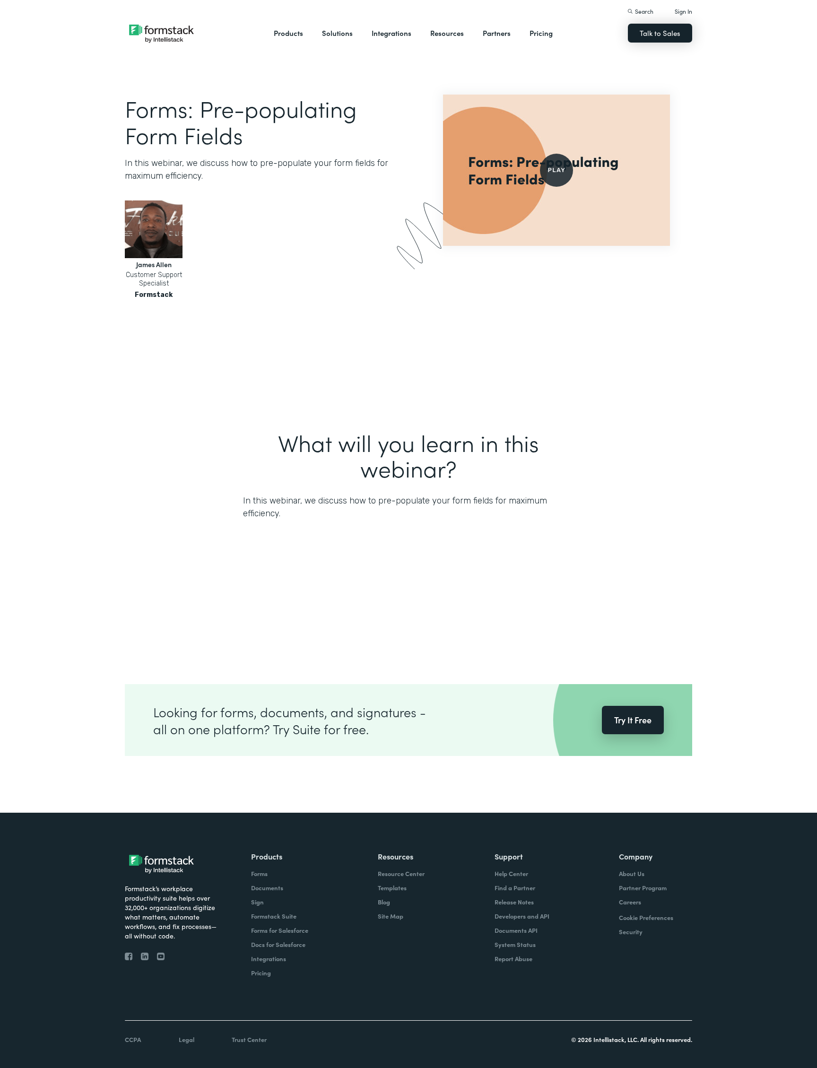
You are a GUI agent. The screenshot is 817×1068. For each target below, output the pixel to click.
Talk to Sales (660, 33)
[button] (288, 33)
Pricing (541, 33)
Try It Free (633, 720)
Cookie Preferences (646, 917)
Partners (497, 33)
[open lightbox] (556, 170)
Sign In (683, 11)
